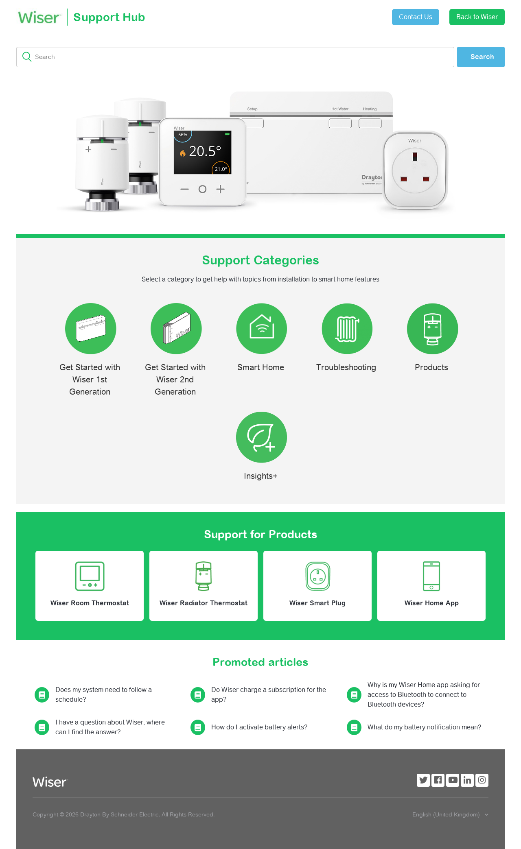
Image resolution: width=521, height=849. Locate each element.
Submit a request (320, 14)
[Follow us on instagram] (481, 780)
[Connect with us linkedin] (467, 780)
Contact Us (415, 17)
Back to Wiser (477, 17)
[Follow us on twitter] (423, 780)
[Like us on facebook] (437, 780)
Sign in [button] (365, 13)
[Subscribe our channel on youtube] (452, 780)
